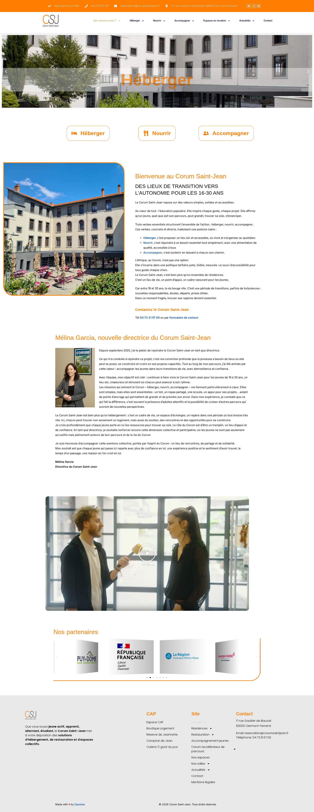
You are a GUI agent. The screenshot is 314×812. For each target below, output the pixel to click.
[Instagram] (254, 6)
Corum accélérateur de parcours (208, 749)
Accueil (196, 722)
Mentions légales (203, 782)
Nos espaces (200, 757)
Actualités (244, 20)
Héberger (135, 20)
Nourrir (157, 20)
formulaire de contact (184, 317)
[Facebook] (249, 6)
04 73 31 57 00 (150, 317)
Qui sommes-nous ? (105, 20)
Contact (268, 20)
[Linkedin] (259, 6)
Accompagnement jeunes (210, 741)
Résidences (199, 728)
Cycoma (80, 804)
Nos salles (198, 764)
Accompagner (182, 20)
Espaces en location (214, 20)
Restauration (200, 734)
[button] (6, 71)
